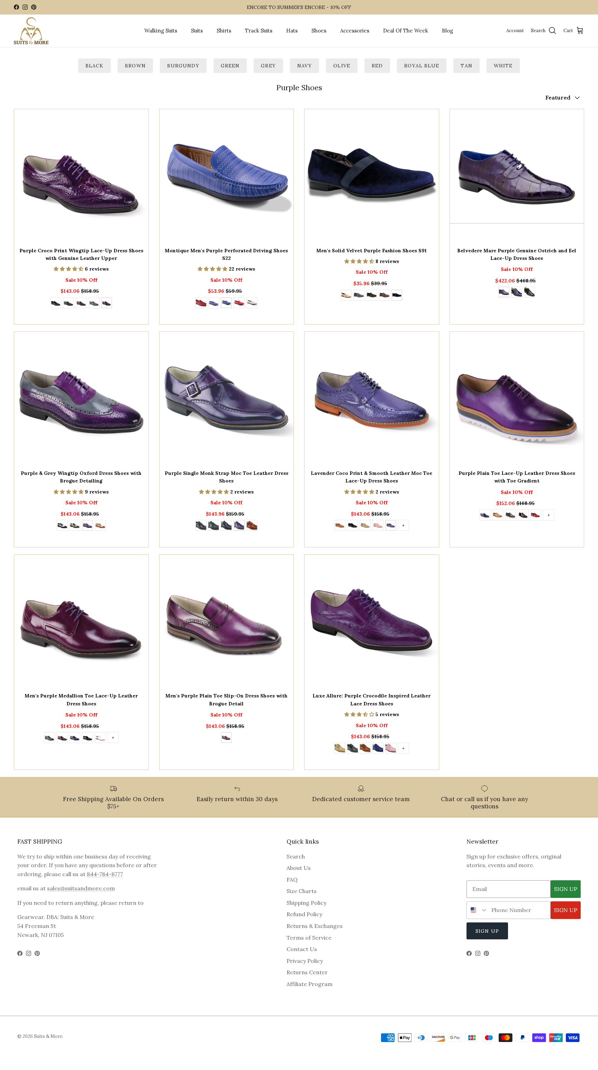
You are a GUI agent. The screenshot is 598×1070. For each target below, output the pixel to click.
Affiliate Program (310, 983)
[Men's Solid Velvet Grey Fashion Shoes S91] (358, 296)
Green (230, 66)
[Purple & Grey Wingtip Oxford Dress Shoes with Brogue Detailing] (87, 526)
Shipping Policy (306, 902)
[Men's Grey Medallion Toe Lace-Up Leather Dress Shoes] (49, 738)
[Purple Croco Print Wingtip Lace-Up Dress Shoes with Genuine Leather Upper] (106, 303)
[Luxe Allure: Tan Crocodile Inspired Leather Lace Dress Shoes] (365, 749)
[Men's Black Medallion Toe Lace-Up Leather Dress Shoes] (87, 738)
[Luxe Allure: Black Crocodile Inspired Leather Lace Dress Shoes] (352, 749)
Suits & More (48, 1036)
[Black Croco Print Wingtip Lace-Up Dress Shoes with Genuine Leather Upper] (55, 303)
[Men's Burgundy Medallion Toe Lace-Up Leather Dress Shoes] (62, 738)
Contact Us (302, 949)
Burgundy (183, 66)
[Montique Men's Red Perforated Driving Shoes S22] (239, 303)
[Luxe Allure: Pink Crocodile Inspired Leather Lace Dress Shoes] (390, 749)
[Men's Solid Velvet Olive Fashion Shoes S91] (371, 296)
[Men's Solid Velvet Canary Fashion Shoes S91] (346, 296)
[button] (69, 269)
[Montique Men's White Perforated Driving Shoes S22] (251, 303)
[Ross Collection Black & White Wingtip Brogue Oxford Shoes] (62, 526)
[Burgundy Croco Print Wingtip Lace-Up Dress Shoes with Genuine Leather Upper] (81, 303)
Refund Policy (304, 914)
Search (296, 856)
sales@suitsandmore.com (81, 888)
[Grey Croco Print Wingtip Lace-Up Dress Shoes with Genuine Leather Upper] (94, 303)
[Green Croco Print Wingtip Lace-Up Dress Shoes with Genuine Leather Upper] (68, 303)
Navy (304, 66)
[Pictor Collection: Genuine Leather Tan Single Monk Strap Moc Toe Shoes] (251, 526)
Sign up (487, 931)
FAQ (292, 879)
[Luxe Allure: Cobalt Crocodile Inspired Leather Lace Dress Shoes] (377, 749)
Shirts (224, 30)
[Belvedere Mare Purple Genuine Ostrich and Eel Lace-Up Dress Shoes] (503, 293)
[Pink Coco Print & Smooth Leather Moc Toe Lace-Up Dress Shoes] (377, 526)
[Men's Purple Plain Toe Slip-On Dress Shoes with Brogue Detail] (226, 738)
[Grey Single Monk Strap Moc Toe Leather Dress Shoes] (213, 526)
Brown (135, 66)
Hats (292, 30)
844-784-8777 (105, 874)
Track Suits (258, 30)
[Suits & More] (31, 31)
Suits (197, 30)
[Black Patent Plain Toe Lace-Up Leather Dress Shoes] (523, 516)
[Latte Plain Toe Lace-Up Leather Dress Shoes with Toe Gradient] (497, 516)
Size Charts (302, 891)
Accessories (354, 30)
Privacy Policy (305, 960)
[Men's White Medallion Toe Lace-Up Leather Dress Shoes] (100, 738)
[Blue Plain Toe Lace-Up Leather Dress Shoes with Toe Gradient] (484, 516)
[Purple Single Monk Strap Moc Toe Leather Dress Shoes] (239, 526)
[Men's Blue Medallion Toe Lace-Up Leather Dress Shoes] (74, 738)
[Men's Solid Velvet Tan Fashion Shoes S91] (384, 296)
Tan (466, 66)
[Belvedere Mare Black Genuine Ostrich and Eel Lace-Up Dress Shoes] (529, 293)
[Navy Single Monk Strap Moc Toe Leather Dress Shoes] (226, 526)
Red (377, 66)
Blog (447, 30)
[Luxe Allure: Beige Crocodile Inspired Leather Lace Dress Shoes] (339, 749)
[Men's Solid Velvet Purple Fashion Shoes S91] (396, 296)
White (503, 66)
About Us (299, 867)
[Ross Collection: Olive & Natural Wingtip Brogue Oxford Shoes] (74, 526)
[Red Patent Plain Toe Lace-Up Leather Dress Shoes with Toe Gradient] (535, 516)
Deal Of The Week (405, 30)
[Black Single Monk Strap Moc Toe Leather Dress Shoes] (201, 526)
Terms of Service (309, 937)
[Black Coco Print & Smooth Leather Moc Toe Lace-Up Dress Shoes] (352, 526)
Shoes (318, 30)
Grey (268, 66)
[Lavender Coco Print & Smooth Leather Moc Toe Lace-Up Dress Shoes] (390, 526)
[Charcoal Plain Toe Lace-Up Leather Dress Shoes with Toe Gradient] (510, 516)
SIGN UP (565, 888)
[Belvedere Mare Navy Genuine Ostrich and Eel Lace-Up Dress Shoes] (516, 293)
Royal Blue (421, 66)
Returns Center (307, 972)
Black (94, 66)
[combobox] (477, 910)
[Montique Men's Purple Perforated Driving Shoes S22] (226, 303)
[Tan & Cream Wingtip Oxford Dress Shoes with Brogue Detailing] (100, 526)
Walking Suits (160, 30)
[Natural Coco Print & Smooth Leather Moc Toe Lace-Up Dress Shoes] (365, 526)
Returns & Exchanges (315, 925)
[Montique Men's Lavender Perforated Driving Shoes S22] (213, 303)
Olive (341, 66)
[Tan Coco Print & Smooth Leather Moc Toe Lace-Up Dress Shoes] (339, 526)
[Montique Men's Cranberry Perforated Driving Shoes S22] (201, 303)
